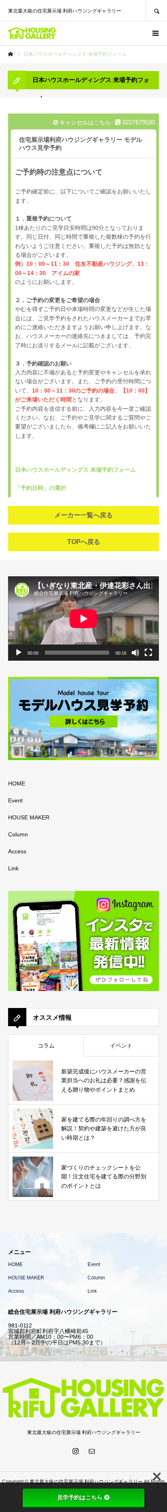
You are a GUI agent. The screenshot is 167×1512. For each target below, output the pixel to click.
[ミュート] (135, 653)
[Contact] (92, 1451)
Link (13, 868)
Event (15, 800)
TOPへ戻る (83, 541)
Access (17, 851)
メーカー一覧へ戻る (83, 515)
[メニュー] (155, 33)
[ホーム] (10, 54)
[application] (83, 618)
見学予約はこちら (80, 1497)
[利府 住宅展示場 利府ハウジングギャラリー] (87, 33)
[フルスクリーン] (148, 653)
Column (18, 834)
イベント (121, 1045)
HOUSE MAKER (28, 817)
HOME (16, 783)
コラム (46, 1045)
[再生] (19, 653)
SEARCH (156, 10)
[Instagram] (75, 1451)
